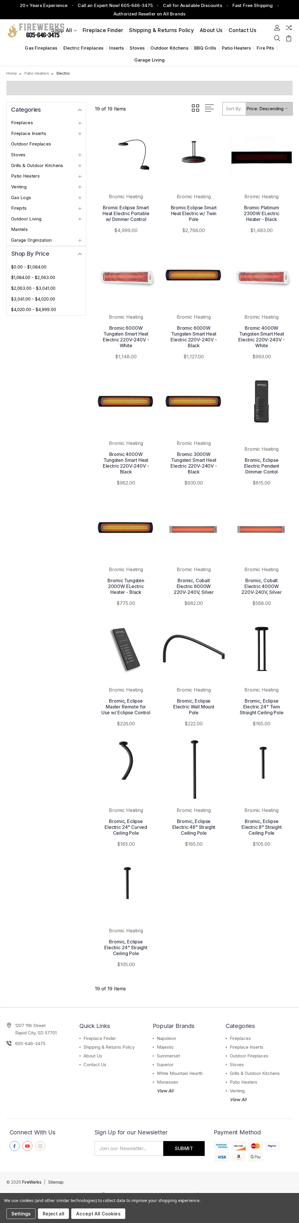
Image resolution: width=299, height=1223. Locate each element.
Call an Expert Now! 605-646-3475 (115, 5)
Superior (165, 1064)
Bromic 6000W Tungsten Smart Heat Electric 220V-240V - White (126, 336)
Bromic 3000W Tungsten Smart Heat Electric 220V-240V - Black (194, 463)
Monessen (167, 1082)
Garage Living (149, 60)
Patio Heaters (236, 48)
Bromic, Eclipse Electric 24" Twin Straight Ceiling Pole (262, 706)
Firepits (19, 208)
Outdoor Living (26, 219)
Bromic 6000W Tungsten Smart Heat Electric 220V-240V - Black (194, 336)
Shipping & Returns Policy (161, 30)
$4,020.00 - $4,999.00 (33, 309)
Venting (19, 186)
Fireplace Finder (103, 30)
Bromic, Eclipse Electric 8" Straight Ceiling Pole (261, 827)
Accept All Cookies (98, 1214)
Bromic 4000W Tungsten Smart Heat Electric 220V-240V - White (261, 336)
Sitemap (56, 1182)
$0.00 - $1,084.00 (28, 267)
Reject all (53, 1214)
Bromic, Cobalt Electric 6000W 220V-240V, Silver (194, 586)
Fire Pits (265, 48)
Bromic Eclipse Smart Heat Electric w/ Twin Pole (194, 213)
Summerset (168, 1056)
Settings (21, 1214)
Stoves (137, 48)
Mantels (19, 229)
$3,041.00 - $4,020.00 (33, 299)
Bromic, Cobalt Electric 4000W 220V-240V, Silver (261, 586)
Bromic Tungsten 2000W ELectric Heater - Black (125, 586)
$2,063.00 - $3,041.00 (33, 288)
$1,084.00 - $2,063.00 (33, 277)
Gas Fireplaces (41, 48)
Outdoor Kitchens (169, 48)
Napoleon (166, 1038)
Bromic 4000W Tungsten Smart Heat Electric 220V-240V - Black (126, 463)
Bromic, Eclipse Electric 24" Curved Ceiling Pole (126, 827)
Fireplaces (22, 122)
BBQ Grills (205, 48)
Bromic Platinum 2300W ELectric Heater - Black (261, 213)
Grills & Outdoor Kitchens (37, 165)
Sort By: (234, 108)
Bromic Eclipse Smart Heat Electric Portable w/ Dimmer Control (125, 213)
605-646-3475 (30, 1043)
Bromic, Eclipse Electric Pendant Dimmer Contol (261, 466)
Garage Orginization (31, 240)
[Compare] (289, 27)
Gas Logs (21, 197)
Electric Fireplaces (83, 48)
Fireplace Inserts (28, 133)
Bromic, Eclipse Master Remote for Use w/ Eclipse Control (125, 706)
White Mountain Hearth (180, 1073)
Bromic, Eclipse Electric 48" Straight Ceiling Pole (193, 827)
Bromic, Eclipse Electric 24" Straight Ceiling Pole (125, 947)
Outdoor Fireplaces (31, 144)
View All (165, 1091)
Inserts (116, 48)
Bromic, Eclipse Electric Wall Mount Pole (193, 706)
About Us (211, 30)
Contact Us (95, 1064)
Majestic (165, 1047)
